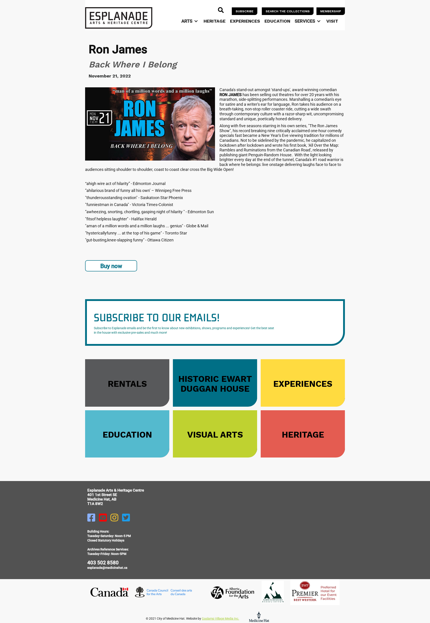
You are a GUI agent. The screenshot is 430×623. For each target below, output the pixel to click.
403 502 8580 (103, 562)
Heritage (215, 21)
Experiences (245, 21)
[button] (190, 21)
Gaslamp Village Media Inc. (220, 618)
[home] (118, 18)
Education (277, 21)
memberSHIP (330, 11)
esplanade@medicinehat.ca (107, 567)
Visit (332, 21)
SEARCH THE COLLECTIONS (288, 11)
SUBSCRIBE (245, 11)
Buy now (111, 266)
